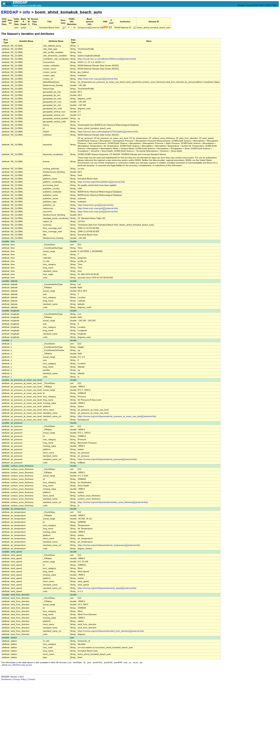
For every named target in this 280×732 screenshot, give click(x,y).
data (16, 27)
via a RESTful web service (20, 665)
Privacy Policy (20, 679)
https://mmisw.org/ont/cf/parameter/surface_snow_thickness (105, 502)
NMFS (262, 5)
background (83, 27)
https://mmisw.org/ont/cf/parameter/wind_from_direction (103, 631)
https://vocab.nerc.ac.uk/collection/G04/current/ (99, 59)
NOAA (256, 5)
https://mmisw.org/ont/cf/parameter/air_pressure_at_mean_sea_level (109, 416)
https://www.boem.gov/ (88, 205)
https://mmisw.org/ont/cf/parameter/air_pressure (100, 459)
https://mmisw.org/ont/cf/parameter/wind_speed (99, 588)
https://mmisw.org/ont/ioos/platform (94, 182)
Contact (31, 679)
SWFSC (268, 5)
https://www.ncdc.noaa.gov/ (90, 79)
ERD (274, 5)
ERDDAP (9, 12)
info (26, 12)
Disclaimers (6, 679)
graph (23, 27)
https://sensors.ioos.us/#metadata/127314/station (100, 132)
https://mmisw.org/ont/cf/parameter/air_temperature (101, 545)
